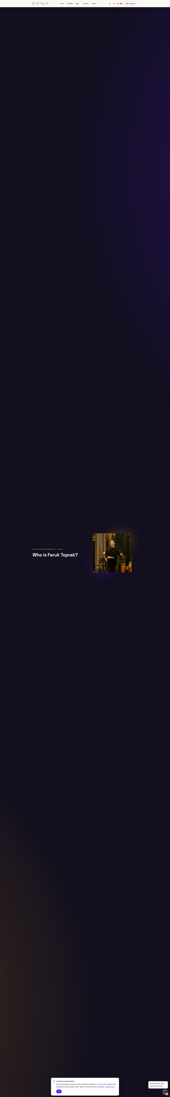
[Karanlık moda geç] (114, 3)
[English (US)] (121, 3)
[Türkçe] (118, 3)
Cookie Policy (110, 1087)
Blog (77, 3)
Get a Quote (130, 3)
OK (59, 1091)
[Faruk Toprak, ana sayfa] (41, 3)
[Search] (109, 3)
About (62, 3)
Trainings (70, 3)
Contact (94, 3)
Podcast (85, 3)
